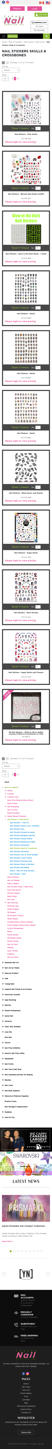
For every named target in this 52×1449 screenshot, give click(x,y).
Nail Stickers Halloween (19, 845)
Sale (26, 1403)
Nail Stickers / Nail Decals (34, 42)
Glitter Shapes (13, 909)
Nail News (26, 1387)
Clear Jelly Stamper (13, 1026)
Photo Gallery (26, 1393)
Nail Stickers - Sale (17, 874)
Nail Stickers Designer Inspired (22, 835)
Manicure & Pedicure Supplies (17, 1096)
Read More (6, 1241)
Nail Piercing (12, 903)
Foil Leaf (11, 899)
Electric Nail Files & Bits (14, 1053)
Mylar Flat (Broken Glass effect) (20, 800)
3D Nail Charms (13, 893)
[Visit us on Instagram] (28, 1374)
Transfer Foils (13, 797)
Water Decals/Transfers (16, 816)
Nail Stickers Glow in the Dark (22, 864)
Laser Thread (12, 951)
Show (4, 75)
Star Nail (8, 1037)
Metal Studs (12, 896)
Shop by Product (11, 973)
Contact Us (26, 1412)
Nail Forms (9, 1064)
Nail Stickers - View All (19, 822)
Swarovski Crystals (12, 994)
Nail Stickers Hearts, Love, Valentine (24, 826)
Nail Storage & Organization (16, 1107)
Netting (10, 947)
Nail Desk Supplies (12, 1091)
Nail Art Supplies (15, 42)
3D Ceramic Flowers (15, 915)
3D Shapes (11, 912)
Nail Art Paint (12, 957)
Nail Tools (9, 1085)
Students (8, 1112)
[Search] (46, 36)
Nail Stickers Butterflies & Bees (22, 842)
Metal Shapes (12, 919)
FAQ (26, 1396)
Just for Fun (9, 1117)
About (26, 1384)
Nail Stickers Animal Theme (21, 838)
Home (4, 42)
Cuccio (7, 1042)
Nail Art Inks (12, 810)
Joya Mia (8, 1032)
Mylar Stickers (13, 877)
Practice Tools (10, 1101)
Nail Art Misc (12, 944)
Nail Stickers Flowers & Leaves (22, 832)
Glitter (10, 790)
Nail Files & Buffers (12, 1048)
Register (17, 8)
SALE (7, 782)
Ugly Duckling (10, 1000)
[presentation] (4, 1274)
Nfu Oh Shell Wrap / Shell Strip (20, 887)
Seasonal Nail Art (12, 962)
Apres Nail (9, 1016)
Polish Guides (12, 935)
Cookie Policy (26, 1409)
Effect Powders (13, 813)
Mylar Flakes (12, 803)
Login (34, 8)
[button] (11, 1252)
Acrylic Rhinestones (15, 928)
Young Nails (9, 984)
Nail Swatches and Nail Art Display (19, 1075)
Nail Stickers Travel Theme (21, 858)
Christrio (8, 1021)
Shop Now (12, 36)
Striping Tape (12, 906)
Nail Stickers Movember (19, 867)
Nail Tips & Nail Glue (13, 1069)
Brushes (8, 1080)
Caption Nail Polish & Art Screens (18, 989)
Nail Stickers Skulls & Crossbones (23, 848)
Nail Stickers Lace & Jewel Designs (24, 855)
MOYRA (8, 1005)
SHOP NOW (25, 1142)
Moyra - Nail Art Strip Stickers (22, 871)
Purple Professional (12, 1010)
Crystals (10, 794)
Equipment (9, 1058)
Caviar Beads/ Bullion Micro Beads (21, 925)
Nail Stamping (13, 806)
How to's (26, 1390)
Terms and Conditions (26, 1406)
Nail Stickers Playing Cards (21, 861)
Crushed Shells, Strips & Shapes (20, 922)
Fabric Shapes (13, 883)
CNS (6, 978)
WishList (25, 128)
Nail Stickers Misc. (17, 829)
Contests (26, 1400)
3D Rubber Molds (14, 938)
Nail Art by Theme (12, 968)
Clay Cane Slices (14, 890)
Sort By (5, 66)
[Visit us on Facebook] (24, 1374)
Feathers (10, 954)
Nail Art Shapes (13, 880)
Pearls (9, 931)
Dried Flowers (13, 941)
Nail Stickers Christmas (19, 851)
